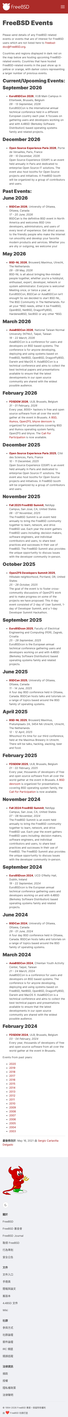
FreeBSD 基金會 (12, 1228)
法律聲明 (8, 1395)
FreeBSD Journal (13, 1235)
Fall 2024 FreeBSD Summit (26, 808)
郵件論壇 (8, 1342)
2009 (12, 1107)
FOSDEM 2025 (18, 764)
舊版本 (7, 1296)
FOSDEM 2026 (18, 401)
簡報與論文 (9, 1288)
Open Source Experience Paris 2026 (32, 148)
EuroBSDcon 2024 (21, 875)
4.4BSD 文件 (10, 1303)
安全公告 (8, 1257)
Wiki (5, 1310)
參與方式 (8, 1327)
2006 (12, 1119)
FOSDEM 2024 (18, 1034)
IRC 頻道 (8, 1349)
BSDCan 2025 (18, 680)
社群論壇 (8, 1334)
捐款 (5, 1373)
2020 (12, 1063)
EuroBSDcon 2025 (21, 628)
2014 (12, 1087)
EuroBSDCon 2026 (21, 96)
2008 (12, 1111)
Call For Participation (22, 791)
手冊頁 (7, 1281)
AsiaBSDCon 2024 (21, 963)
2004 (12, 1127)
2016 (12, 1079)
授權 (5, 1380)
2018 (12, 1071)
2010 (12, 1103)
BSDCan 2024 (18, 923)
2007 (12, 1115)
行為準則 (8, 1250)
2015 (12, 1083)
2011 (12, 1099)
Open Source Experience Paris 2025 (32, 453)
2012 (12, 1095)
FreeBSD (8, 1221)
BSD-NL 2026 (18, 262)
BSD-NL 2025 (18, 720)
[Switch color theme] (6, 1205)
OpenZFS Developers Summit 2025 (32, 572)
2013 (12, 1091)
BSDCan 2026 (18, 206)
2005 (12, 1123)
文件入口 (8, 1274)
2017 (12, 1075)
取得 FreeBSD (11, 1242)
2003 (12, 1131)
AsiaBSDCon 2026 (21, 330)
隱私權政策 (9, 1387)
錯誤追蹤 (8, 1356)
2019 (12, 1067)
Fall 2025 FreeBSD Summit (26, 505)
